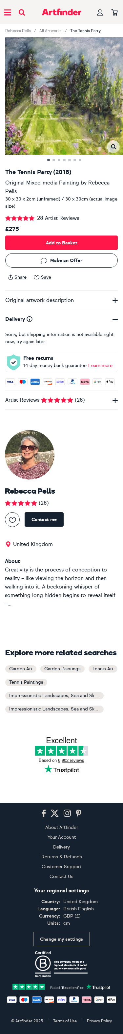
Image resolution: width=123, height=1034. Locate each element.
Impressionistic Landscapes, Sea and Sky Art (56, 695)
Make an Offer (66, 260)
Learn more (100, 365)
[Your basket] (115, 13)
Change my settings (61, 939)
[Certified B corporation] (61, 964)
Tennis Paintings (26, 682)
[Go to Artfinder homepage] (61, 12)
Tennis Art (102, 669)
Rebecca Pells (18, 30)
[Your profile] (100, 12)
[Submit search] (21, 12)
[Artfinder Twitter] (55, 813)
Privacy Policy (99, 1021)
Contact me (44, 519)
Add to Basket (61, 243)
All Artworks (50, 30)
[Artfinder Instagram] (67, 813)
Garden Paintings (62, 669)
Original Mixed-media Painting (42, 183)
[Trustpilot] (61, 986)
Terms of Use (65, 1021)
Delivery (61, 847)
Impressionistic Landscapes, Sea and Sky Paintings (56, 709)
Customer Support (61, 866)
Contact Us (61, 876)
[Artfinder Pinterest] (79, 813)
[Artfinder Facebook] (44, 813)
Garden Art (20, 669)
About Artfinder (61, 827)
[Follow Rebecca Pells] (12, 519)
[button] (113, 146)
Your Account (62, 837)
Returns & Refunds (61, 857)
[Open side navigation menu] (7, 12)
